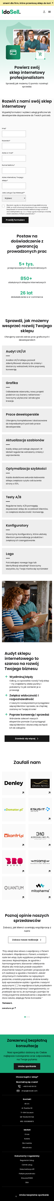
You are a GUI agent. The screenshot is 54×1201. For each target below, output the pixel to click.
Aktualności (27, 1147)
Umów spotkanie (27, 1066)
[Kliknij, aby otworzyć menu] (49, 11)
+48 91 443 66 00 (29, 1086)
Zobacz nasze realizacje (25, 939)
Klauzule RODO (27, 1178)
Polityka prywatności (26, 214)
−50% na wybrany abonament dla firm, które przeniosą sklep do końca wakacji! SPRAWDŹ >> (27, 3)
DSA (27, 1182)
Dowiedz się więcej (25, 738)
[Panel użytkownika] (44, 11)
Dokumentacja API (27, 1169)
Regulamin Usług (27, 1160)
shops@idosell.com (29, 1091)
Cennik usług (27, 1165)
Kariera (27, 1139)
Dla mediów (27, 1143)
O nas (27, 1134)
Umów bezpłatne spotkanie (34, 1194)
